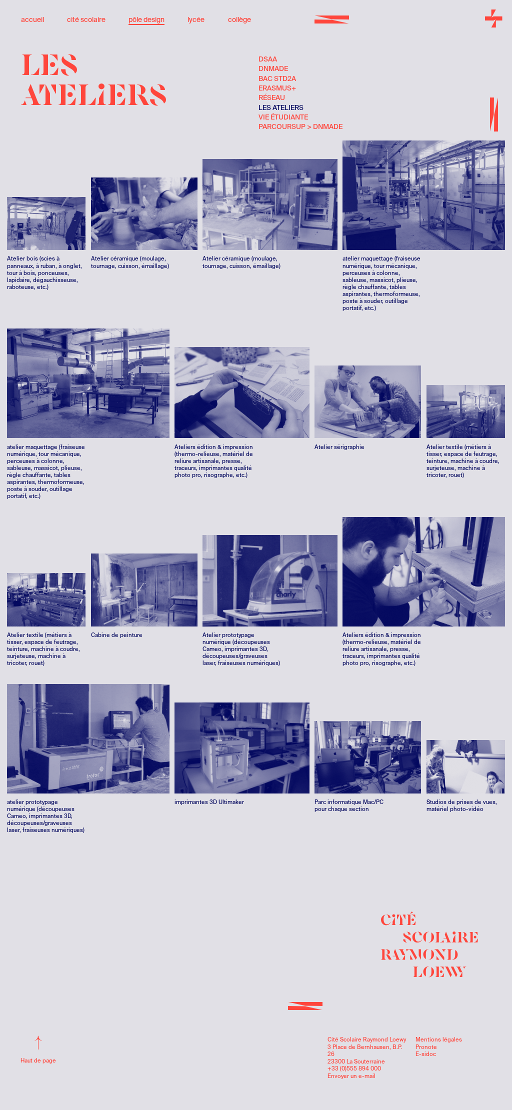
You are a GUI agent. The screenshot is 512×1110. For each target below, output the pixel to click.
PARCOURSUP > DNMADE (290, 126)
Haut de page (38, 1060)
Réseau (271, 97)
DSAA (267, 59)
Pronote (426, 1047)
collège (239, 19)
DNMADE (273, 68)
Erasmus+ (277, 88)
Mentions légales (439, 1039)
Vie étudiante (283, 117)
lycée (196, 19)
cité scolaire (86, 19)
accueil (32, 19)
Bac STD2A (277, 78)
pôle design (146, 19)
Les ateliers (281, 107)
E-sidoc (426, 1054)
